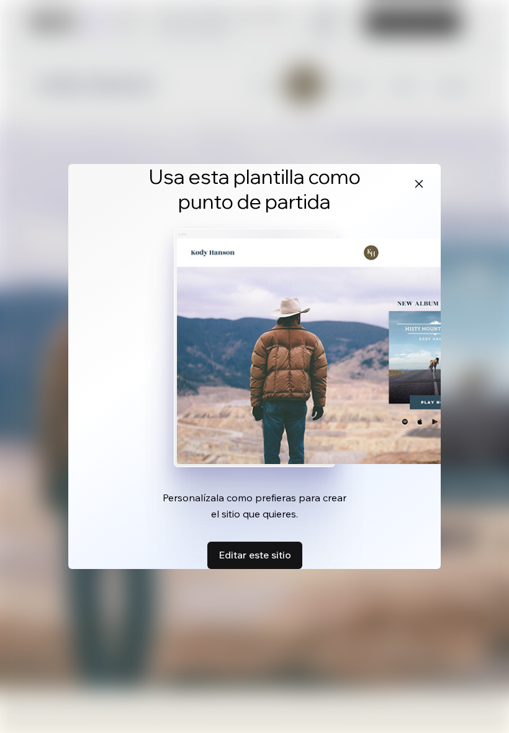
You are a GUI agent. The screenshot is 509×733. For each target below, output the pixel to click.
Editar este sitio (254, 555)
